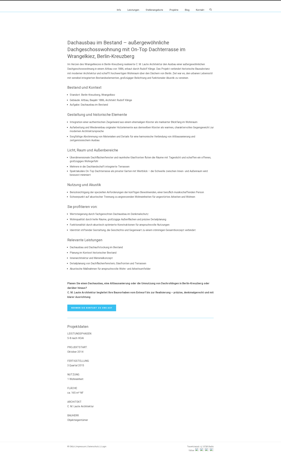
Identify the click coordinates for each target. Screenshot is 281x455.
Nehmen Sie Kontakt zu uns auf (91, 308)
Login (103, 446)
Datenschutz (93, 446)
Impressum (81, 446)
